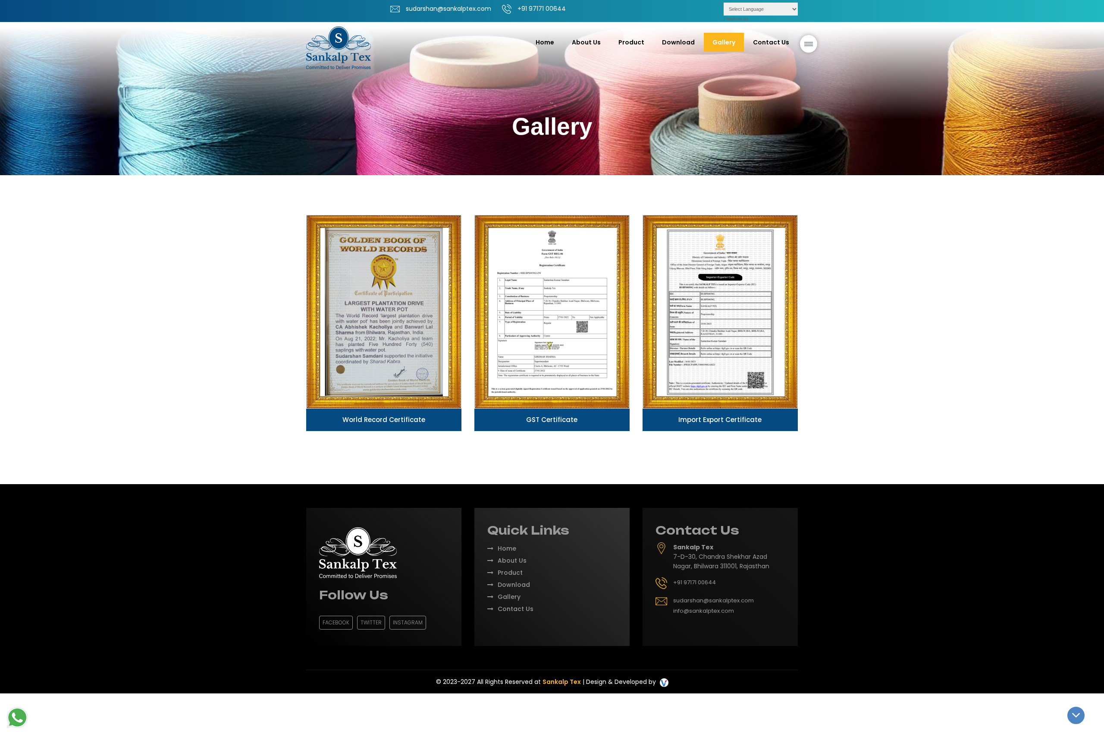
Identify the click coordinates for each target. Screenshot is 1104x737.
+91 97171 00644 (542, 8)
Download (678, 42)
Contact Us (771, 42)
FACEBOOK (336, 622)
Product (510, 572)
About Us (586, 42)
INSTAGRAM (408, 622)
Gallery (723, 42)
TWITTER (371, 622)
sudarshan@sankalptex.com (448, 8)
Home (545, 42)
